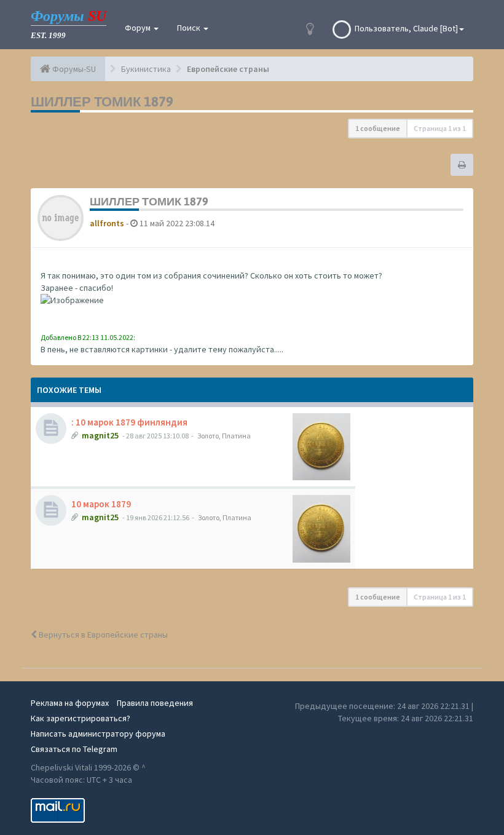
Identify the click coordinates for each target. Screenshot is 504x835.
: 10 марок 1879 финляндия (129, 422)
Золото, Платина (224, 435)
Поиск (189, 27)
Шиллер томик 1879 (102, 101)
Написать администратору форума (98, 733)
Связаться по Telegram (74, 748)
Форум (138, 27)
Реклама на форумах (70, 702)
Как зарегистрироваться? (80, 718)
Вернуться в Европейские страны (102, 634)
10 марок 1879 (101, 504)
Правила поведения (155, 702)
